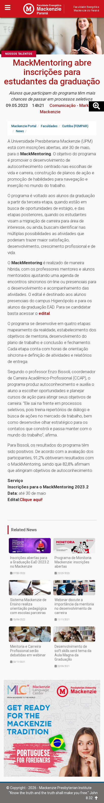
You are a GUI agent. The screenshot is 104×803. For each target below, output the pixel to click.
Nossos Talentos (18, 53)
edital (44, 313)
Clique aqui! (31, 499)
